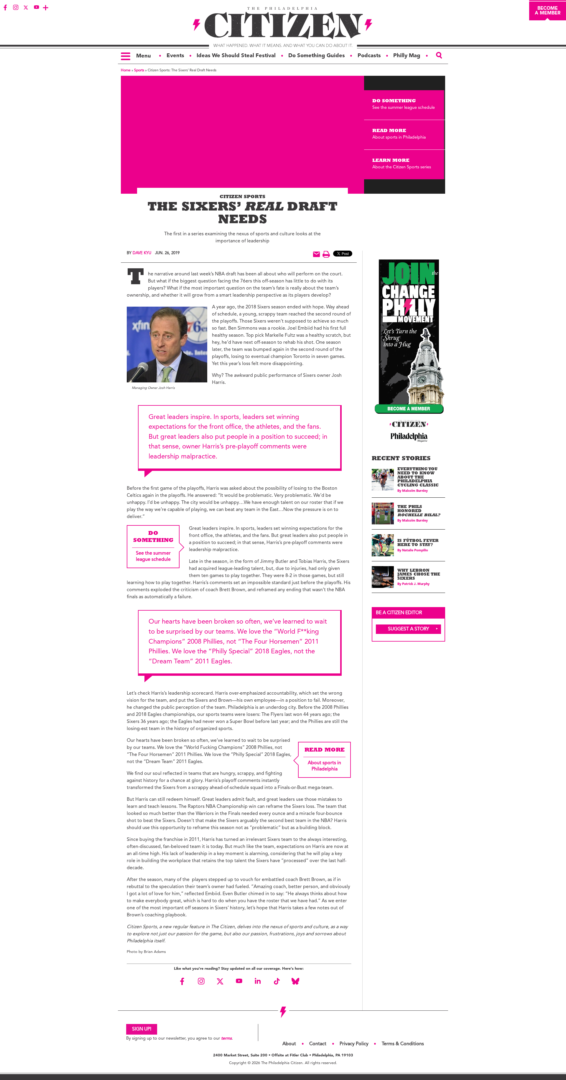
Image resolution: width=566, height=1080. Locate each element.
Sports (139, 70)
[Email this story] (316, 254)
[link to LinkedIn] (258, 981)
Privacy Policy (354, 1044)
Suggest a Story (408, 629)
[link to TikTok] (276, 981)
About (289, 1044)
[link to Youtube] (36, 7)
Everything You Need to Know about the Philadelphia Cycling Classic (418, 477)
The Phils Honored (418, 511)
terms (226, 1038)
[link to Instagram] (15, 7)
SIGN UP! (141, 1029)
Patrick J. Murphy (416, 584)
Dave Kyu (142, 253)
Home (126, 70)
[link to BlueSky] (295, 981)
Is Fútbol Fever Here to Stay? (418, 543)
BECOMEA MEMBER (547, 11)
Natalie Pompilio (415, 550)
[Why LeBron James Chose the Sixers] (383, 577)
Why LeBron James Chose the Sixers (418, 575)
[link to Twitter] (26, 7)
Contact (317, 1044)
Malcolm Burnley (415, 491)
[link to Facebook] (5, 7)
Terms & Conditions (403, 1044)
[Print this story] (326, 254)
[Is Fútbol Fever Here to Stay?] (383, 545)
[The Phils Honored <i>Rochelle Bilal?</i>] (383, 513)
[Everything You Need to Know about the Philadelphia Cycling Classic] (383, 480)
